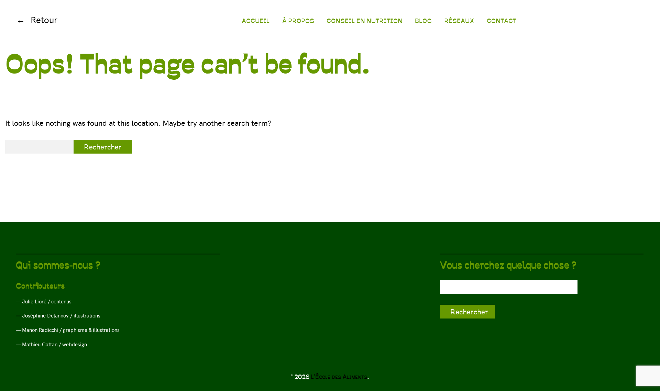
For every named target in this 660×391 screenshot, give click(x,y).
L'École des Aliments (339, 376)
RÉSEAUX (459, 20)
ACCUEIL (256, 20)
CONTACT (501, 20)
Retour (44, 19)
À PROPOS (298, 20)
